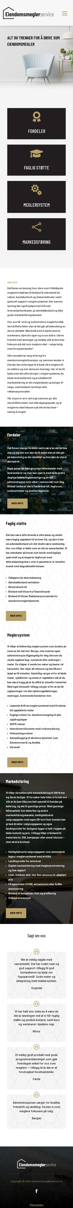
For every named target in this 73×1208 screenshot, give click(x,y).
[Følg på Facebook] (36, 1191)
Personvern (36, 1205)
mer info (17, 503)
